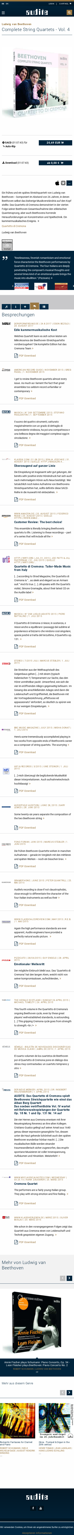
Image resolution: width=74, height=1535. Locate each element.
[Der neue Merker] (6, 1089)
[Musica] (6, 412)
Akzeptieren (28, 1533)
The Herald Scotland (27, 1000)
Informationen (44, 1533)
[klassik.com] (6, 459)
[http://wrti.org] (6, 559)
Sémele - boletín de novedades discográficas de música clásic (42, 1048)
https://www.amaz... (26, 518)
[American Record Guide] (6, 369)
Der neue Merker (25, 1089)
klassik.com (22, 459)
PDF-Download (27, 355)
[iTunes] (63, 182)
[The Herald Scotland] (6, 999)
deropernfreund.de (26, 323)
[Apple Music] (58, 182)
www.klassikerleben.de (29, 1217)
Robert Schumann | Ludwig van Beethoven (37, 1369)
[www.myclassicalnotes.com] (6, 1177)
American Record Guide (28, 370)
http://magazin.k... (52, 461)
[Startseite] (37, 12)
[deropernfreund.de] (6, 323)
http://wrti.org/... (25, 562)
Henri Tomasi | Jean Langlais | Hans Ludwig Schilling (55, 1449)
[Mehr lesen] (33, 348)
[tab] (6, 306)
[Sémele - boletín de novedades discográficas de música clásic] (6, 1046)
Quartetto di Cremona (14, 226)
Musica (19, 412)
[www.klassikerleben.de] (6, 1217)
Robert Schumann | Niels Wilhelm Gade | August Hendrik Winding (17, 1450)
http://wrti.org (24, 558)
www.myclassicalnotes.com (32, 1177)
